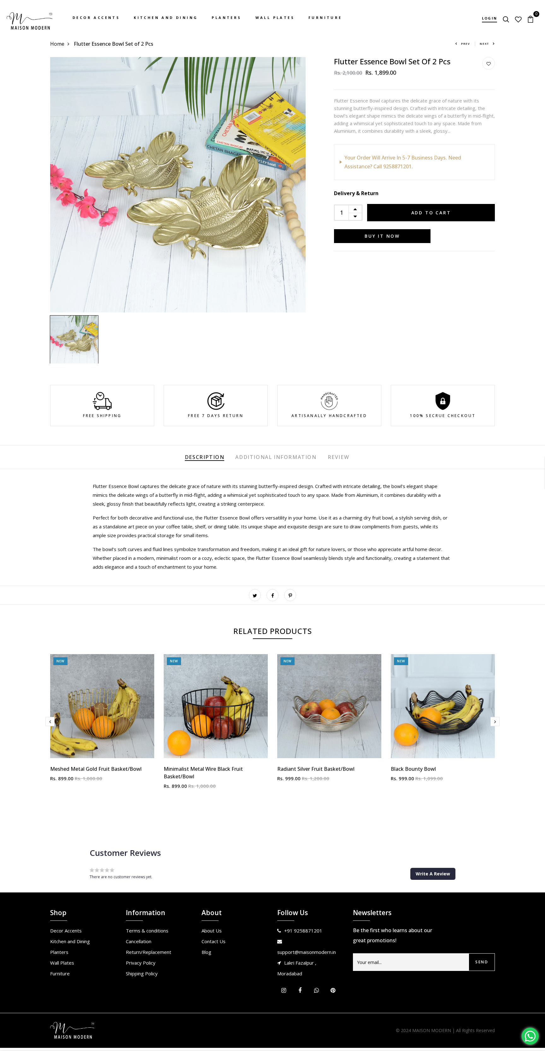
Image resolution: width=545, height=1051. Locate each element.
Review (338, 457)
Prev (465, 44)
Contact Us (214, 941)
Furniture (325, 17)
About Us (212, 930)
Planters (226, 17)
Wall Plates (275, 17)
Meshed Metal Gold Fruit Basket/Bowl (96, 768)
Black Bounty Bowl (413, 768)
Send (481, 962)
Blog (206, 952)
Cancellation (138, 941)
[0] (530, 18)
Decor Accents (96, 17)
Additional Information (275, 457)
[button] (432, 874)
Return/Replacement (148, 952)
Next (484, 44)
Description (205, 457)
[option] (178, 184)
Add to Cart (431, 213)
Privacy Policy (140, 963)
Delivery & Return (356, 193)
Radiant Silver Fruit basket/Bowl (316, 768)
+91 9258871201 (303, 930)
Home (57, 43)
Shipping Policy (142, 973)
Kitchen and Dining (166, 17)
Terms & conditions (147, 930)
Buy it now (382, 236)
